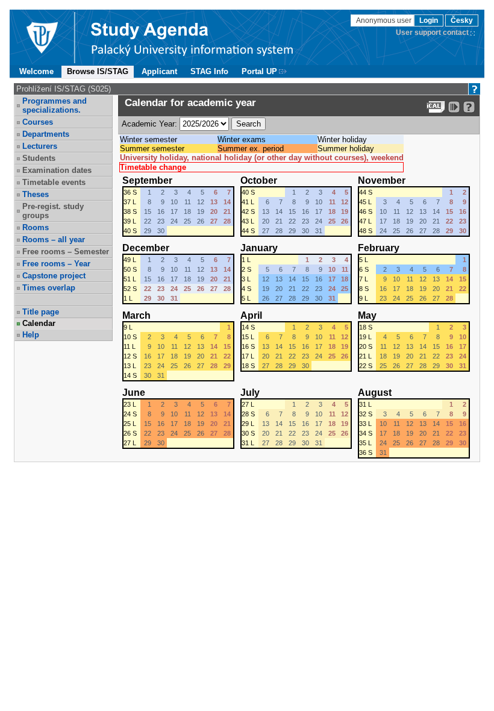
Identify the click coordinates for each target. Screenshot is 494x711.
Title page (40, 311)
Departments (45, 134)
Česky (462, 20)
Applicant (159, 71)
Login (428, 20)
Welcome (36, 71)
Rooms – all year (53, 239)
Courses (37, 122)
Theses (35, 194)
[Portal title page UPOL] (192, 37)
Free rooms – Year (56, 263)
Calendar (38, 323)
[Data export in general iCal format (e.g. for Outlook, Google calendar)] (436, 107)
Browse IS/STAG (97, 71)
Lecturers (39, 146)
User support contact (432, 32)
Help (30, 334)
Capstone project (54, 275)
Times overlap (48, 287)
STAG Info (209, 71)
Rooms (35, 227)
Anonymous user (384, 20)
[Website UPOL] (41, 37)
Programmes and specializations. (54, 105)
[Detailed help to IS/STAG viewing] (469, 107)
